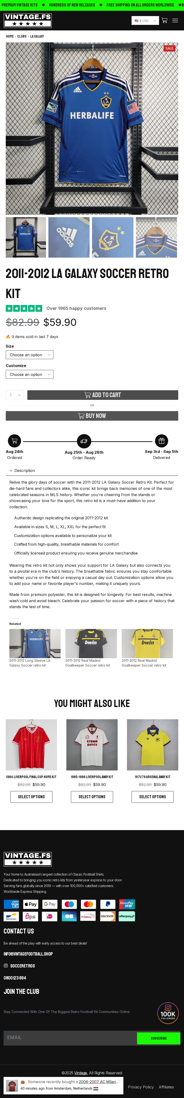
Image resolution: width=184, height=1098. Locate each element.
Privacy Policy (141, 1087)
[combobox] (145, 20)
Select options (31, 796)
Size (10, 346)
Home (10, 36)
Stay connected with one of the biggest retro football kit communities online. (67, 1012)
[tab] (92, 470)
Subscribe (159, 1038)
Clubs (22, 36)
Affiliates (166, 1087)
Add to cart (106, 395)
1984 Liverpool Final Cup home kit (31, 777)
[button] (164, 20)
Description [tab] (24, 470)
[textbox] (144, 20)
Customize (16, 365)
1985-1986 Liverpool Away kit (92, 777)
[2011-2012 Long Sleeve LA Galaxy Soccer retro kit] (35, 643)
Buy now (96, 416)
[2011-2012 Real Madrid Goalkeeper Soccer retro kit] (91, 643)
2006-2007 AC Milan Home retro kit (111, 1082)
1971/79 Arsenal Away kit (153, 777)
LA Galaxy (37, 36)
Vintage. (81, 1072)
